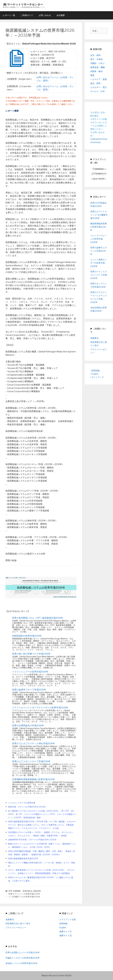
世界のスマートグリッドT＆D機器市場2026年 (98, 214)
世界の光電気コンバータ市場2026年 (23, 952)
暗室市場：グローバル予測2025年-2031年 (27, 807)
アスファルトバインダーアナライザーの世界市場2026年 (40, 707)
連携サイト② (65, 935)
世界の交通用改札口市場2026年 (28, 725)
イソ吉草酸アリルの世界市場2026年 (24, 897)
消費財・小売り (97, 63)
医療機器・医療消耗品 (22, 891)
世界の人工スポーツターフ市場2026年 (31, 761)
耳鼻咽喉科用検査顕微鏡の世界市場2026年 (33, 779)
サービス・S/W (97, 91)
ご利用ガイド (27, 15)
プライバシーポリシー (16, 927)
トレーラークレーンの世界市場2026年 (98, 238)
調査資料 (37, 891)
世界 (10, 891)
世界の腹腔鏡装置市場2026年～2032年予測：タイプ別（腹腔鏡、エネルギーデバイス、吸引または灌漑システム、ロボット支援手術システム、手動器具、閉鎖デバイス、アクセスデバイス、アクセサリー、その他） (42, 824)
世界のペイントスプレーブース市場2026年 (98, 275)
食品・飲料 (95, 83)
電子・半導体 (96, 59)
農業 (92, 75)
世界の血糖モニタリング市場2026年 (98, 250)
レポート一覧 (9, 15)
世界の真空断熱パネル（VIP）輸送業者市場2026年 (37, 618)
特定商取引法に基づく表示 (18, 923)
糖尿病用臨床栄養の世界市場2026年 (98, 226)
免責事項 (94, 338)
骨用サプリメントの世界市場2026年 (24, 894)
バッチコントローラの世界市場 (21, 803)
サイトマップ (97, 377)
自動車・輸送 (96, 71)
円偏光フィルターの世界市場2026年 (23, 958)
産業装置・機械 (97, 67)
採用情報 (95, 370)
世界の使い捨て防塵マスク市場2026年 (31, 653)
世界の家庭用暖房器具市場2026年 (23, 858)
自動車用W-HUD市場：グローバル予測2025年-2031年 (32, 839)
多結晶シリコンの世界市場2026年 (22, 963)
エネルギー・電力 (98, 87)
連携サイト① (65, 931)
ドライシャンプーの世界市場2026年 (30, 671)
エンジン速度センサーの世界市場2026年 (98, 262)
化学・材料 (95, 55)
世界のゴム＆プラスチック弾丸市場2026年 (33, 743)
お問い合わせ (45, 15)
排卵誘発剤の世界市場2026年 (27, 636)
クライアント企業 (67, 919)
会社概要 (61, 15)
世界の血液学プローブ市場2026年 (29, 689)
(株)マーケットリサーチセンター (23, 4)
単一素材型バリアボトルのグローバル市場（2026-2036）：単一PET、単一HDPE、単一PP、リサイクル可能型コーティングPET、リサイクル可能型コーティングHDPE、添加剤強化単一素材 (42, 814)
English (94, 374)
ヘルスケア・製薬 (98, 79)
